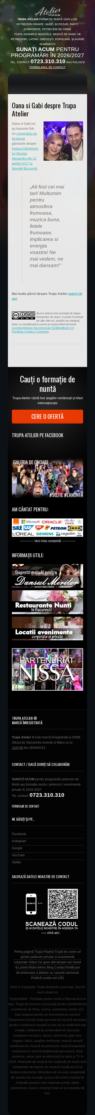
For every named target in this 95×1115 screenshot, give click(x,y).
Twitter (16, 862)
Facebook (19, 834)
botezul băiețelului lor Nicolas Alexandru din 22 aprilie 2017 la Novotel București (25, 158)
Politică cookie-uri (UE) (47, 978)
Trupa (38, 952)
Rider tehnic (37, 967)
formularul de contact (47, 67)
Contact (59, 967)
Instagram (19, 841)
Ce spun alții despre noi (55, 962)
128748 (17, 748)
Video (32, 962)
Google (17, 848)
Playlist (49, 952)
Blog (50, 967)
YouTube (18, 855)
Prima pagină (24, 952)
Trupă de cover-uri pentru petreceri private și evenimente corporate (47, 957)
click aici (53, 933)
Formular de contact (25, 806)
